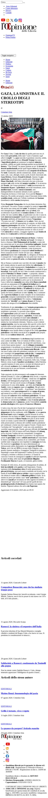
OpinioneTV (10, 35)
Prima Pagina (10, 37)
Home (8, 60)
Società (8, 74)
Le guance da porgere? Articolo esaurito (20, 728)
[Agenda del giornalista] (11, 53)
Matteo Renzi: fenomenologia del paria (19, 693)
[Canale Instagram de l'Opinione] (20, 22)
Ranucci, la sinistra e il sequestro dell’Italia (21, 626)
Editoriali (9, 62)
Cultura (8, 70)
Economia (9, 66)
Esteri (8, 68)
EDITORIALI (6, 689)
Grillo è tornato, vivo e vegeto (15, 711)
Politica (8, 64)
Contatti (8, 13)
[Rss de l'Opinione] (8, 22)
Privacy (8, 11)
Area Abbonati (11, 6)
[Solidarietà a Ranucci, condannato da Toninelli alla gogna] (15, 657)
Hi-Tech (9, 72)
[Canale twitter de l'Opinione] (12, 22)
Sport (8, 77)
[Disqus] (24, 524)
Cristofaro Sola (6, 112)
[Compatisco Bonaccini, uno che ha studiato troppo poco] (15, 581)
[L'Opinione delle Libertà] (19, 31)
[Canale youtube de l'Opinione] (3, 22)
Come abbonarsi (12, 8)
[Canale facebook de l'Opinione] (16, 22)
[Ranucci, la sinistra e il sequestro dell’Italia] (15, 620)
